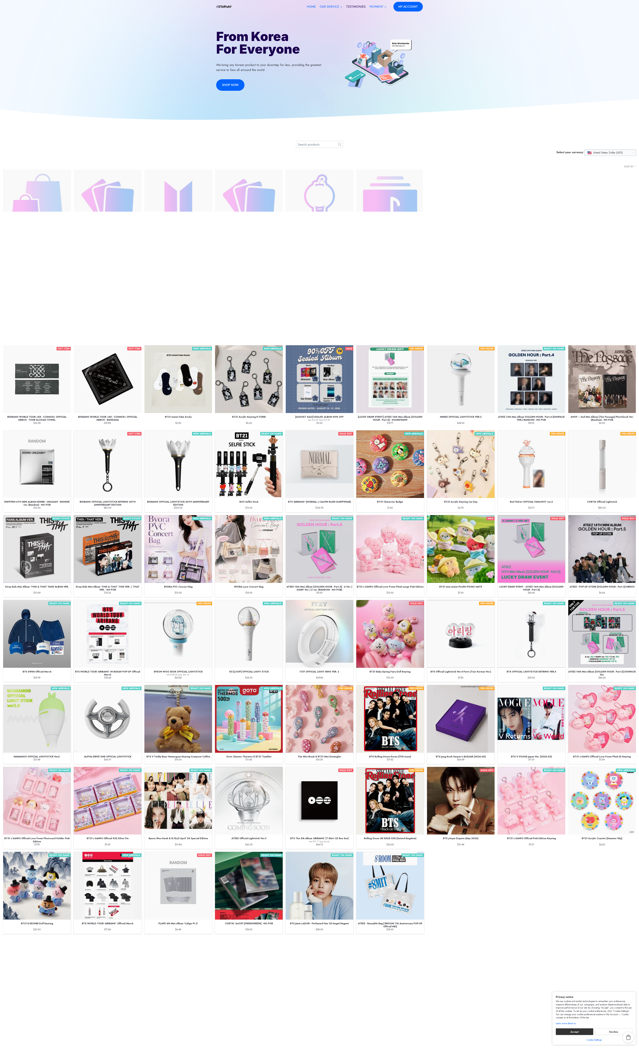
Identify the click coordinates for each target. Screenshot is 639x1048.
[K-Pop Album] (390, 203)
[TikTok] (420, 1037)
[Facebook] (390, 1037)
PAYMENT (294, 1016)
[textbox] (605, 152)
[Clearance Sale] (37, 203)
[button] (358, 947)
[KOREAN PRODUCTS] (249, 285)
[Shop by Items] (602, 203)
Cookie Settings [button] (594, 1040)
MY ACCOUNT (408, 6)
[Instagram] (405, 1037)
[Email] (412, 1037)
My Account (294, 964)
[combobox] (610, 153)
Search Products (269, 964)
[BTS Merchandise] (178, 203)
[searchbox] (319, 144)
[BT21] (390, 285)
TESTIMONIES (356, 6)
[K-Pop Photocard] (249, 203)
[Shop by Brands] (37, 285)
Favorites (344, 964)
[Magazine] (108, 285)
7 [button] (332, 947)
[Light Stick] (319, 203)
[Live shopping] (461, 285)
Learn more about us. (566, 1023)
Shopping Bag (369, 964)
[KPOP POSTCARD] (108, 203)
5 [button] (321, 947)
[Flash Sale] (178, 285)
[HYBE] (319, 285)
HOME (311, 6)
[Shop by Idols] (531, 203)
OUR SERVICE (296, 998)
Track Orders (319, 964)
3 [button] (311, 947)
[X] (398, 1037)
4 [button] (316, 947)
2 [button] (305, 947)
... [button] (338, 947)
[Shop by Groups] (461, 203)
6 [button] (327, 947)
